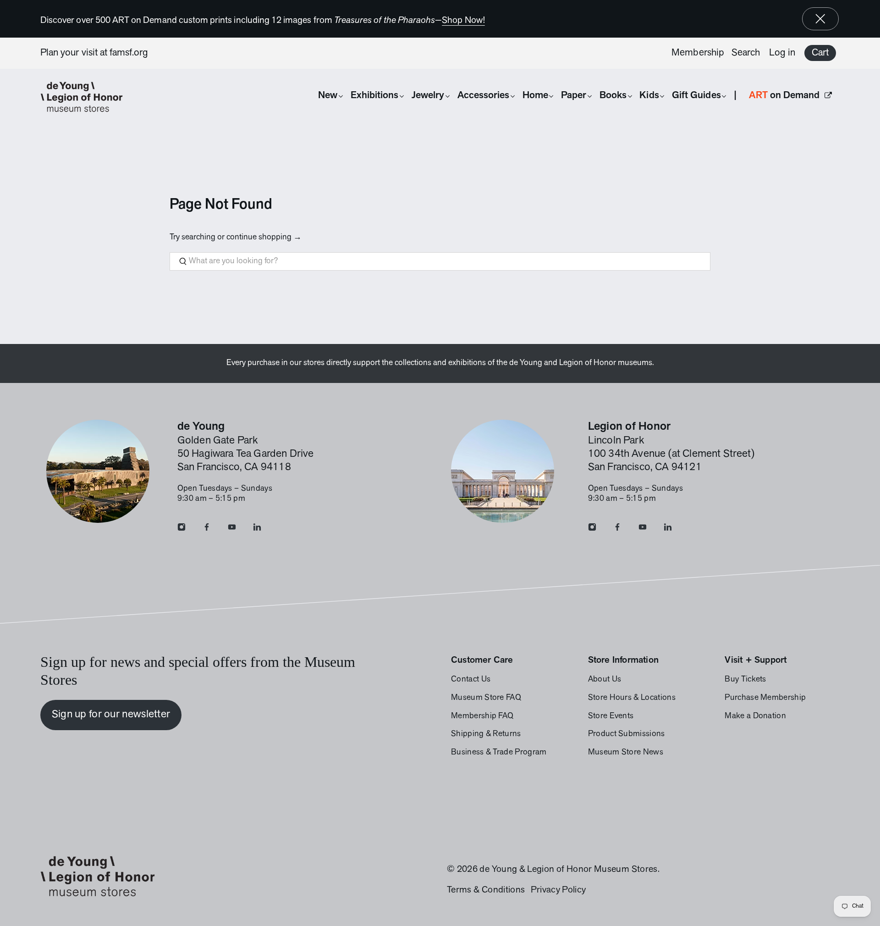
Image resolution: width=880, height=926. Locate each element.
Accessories (483, 95)
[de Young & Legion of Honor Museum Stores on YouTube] (232, 529)
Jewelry (428, 95)
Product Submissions (626, 734)
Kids (649, 95)
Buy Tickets (745, 680)
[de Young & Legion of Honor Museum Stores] (86, 97)
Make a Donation (755, 716)
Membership (697, 53)
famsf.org (129, 53)
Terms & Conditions (486, 890)
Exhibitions (375, 95)
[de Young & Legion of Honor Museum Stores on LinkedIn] (257, 529)
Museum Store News (625, 753)
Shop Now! (463, 20)
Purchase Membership (765, 698)
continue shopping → (264, 237)
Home (535, 95)
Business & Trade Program (499, 753)
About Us (605, 680)
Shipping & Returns (486, 734)
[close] (820, 18)
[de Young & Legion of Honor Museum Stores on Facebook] (207, 529)
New (327, 95)
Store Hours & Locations (632, 698)
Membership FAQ (482, 716)
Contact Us (470, 680)
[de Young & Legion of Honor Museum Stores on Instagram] (181, 529)
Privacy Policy (558, 890)
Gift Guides (696, 95)
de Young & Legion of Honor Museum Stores (568, 869)
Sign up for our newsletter (111, 714)
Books (613, 95)
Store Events (611, 716)
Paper (573, 95)
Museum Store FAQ (486, 698)
